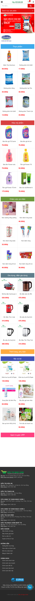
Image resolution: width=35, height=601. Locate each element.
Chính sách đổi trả (7, 565)
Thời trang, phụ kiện (17, 351)
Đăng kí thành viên (7, 553)
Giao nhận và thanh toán (8, 548)
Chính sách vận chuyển (8, 563)
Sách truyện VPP (17, 435)
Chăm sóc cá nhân (17, 199)
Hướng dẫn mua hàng (8, 546)
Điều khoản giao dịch (8, 533)
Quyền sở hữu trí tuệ (7, 538)
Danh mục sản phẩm (9, 10)
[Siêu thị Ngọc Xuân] (17, 2)
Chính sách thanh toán (8, 560)
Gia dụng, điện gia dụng (17, 275)
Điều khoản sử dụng (7, 531)
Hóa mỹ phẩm (17, 122)
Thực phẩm (17, 46)
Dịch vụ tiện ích (6, 536)
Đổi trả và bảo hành (7, 551)
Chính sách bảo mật (7, 570)
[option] (17, 23)
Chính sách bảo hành (8, 568)
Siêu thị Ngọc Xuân (23, 594)
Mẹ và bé (17, 358)
